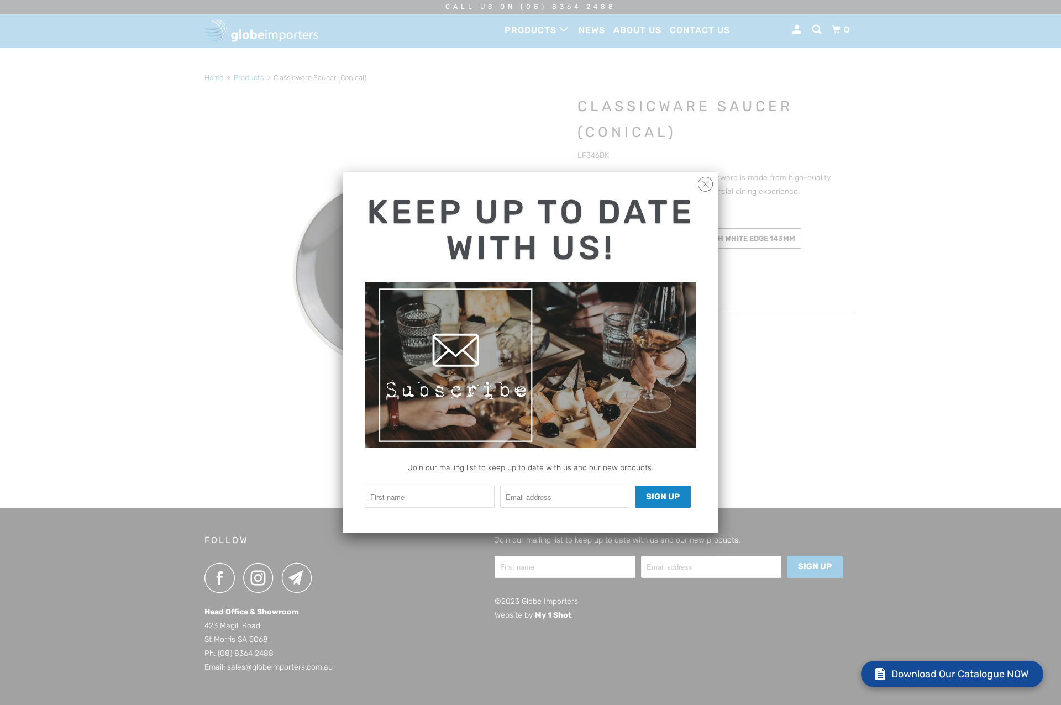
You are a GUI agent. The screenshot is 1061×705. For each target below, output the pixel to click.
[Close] (705, 181)
